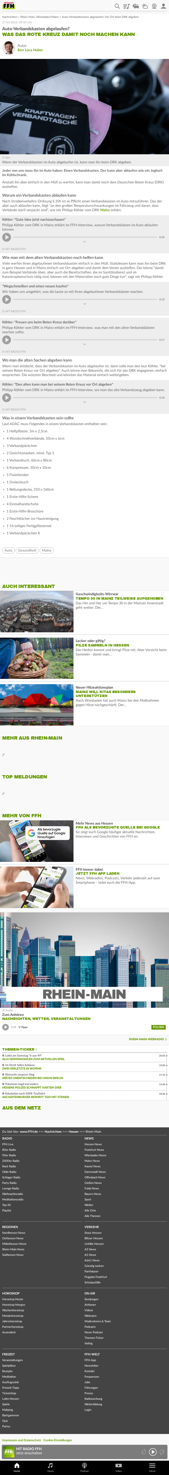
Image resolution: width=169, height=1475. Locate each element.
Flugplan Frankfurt (95, 1277)
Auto (8, 550)
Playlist (126, 4)
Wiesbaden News (95, 1155)
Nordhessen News (13, 1233)
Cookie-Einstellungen (57, 1440)
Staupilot (135, 4)
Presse (88, 1393)
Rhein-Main (27, 17)
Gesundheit (27, 550)
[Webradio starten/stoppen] (153, 1452)
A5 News (90, 1255)
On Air (89, 1293)
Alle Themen (92, 1216)
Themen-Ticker (18, 1049)
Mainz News (92, 1161)
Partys (6, 1426)
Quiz (5, 1421)
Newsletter (91, 1365)
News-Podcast (93, 1332)
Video (119, 1471)
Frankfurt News (94, 1150)
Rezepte (7, 1371)
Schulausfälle (92, 1282)
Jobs (87, 1382)
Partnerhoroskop (12, 1327)
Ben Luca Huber (30, 50)
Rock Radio (9, 1166)
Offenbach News (94, 1177)
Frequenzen (91, 1376)
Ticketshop (9, 1393)
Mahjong (7, 1410)
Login (87, 1410)
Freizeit (8, 1354)
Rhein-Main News (13, 1249)
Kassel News (92, 1166)
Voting (88, 1343)
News (89, 1138)
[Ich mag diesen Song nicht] (161, 1452)
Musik (50, 1471)
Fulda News (91, 1188)
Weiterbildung (93, 1404)
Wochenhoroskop (13, 1310)
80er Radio (9, 1150)
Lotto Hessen (10, 1399)
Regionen (10, 1227)
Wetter (145, 4)
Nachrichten (9, 17)
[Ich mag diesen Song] (144, 1452)
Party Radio (9, 1183)
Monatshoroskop (12, 1316)
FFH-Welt (92, 1354)
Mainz (105, 210)
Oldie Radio (9, 1172)
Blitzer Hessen (93, 1238)
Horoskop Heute (12, 1299)
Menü (152, 1471)
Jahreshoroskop (12, 1321)
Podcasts (90, 1327)
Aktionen (90, 1305)
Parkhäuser (91, 1271)
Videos (88, 1310)
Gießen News (93, 1183)
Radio (7, 1138)
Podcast (84, 1471)
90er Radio (9, 1155)
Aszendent (9, 1332)
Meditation (9, 1376)
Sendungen (91, 1299)
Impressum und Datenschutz (21, 1440)
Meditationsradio (12, 1199)
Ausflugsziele (10, 1382)
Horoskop (11, 1293)
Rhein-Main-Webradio (146, 1039)
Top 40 (6, 1205)
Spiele (6, 1404)
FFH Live (7, 1144)
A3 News (90, 1249)
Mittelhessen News (14, 1244)
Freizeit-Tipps (10, 1387)
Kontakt (89, 1371)
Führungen (91, 1387)
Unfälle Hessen (94, 1244)
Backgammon (10, 1415)
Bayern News (92, 1194)
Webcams (90, 1316)
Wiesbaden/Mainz (47, 17)
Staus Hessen (92, 1233)
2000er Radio (10, 1161)
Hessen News (93, 1144)
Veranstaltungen (12, 1360)
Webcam (154, 4)
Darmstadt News (95, 1172)
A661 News (92, 1260)
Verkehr (91, 1227)
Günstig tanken (94, 1266)
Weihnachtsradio (12, 1194)
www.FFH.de (29, 1131)
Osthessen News (13, 1238)
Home (17, 1471)
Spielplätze (9, 1365)
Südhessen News (13, 1255)
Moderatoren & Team (97, 1321)
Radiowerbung (93, 1399)
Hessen (74, 1131)
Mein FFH (163, 4)
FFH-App (90, 1360)
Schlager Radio (11, 1177)
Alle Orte (90, 1210)
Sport (87, 1199)
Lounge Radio (10, 1188)
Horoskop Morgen (13, 1305)
